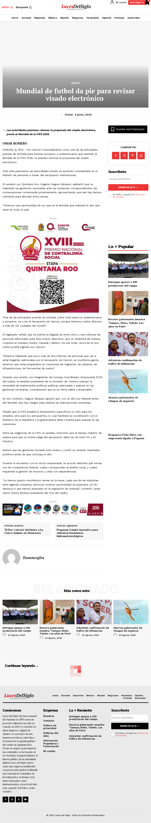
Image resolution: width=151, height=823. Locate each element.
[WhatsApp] (141, 155)
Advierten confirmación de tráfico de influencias (125, 362)
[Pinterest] (132, 155)
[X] (124, 155)
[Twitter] (19, 799)
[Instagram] (12, 799)
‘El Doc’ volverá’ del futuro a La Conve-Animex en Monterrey (23, 531)
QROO (75, 83)
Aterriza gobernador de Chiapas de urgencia (123, 399)
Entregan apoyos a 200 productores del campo (122, 283)
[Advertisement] (128, 222)
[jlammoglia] (11, 558)
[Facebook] (115, 155)
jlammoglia (33, 557)
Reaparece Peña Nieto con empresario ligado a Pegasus (126, 436)
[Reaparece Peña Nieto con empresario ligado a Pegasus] (128, 419)
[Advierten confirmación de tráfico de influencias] (128, 344)
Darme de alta (126, 187)
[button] (24, 7)
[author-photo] (5, 635)
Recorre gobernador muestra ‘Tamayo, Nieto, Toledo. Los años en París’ (126, 322)
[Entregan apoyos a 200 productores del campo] (128, 266)
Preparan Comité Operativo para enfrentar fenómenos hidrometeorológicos (77, 533)
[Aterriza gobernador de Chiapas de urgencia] (128, 381)
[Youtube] (25, 799)
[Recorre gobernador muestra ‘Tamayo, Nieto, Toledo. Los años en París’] (128, 303)
